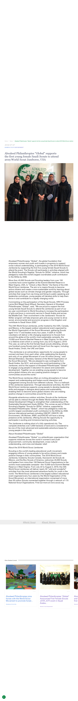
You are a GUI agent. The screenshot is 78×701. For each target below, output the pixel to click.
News (11, 141)
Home (6, 141)
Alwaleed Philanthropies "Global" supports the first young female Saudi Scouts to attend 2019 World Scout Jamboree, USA (46, 141)
